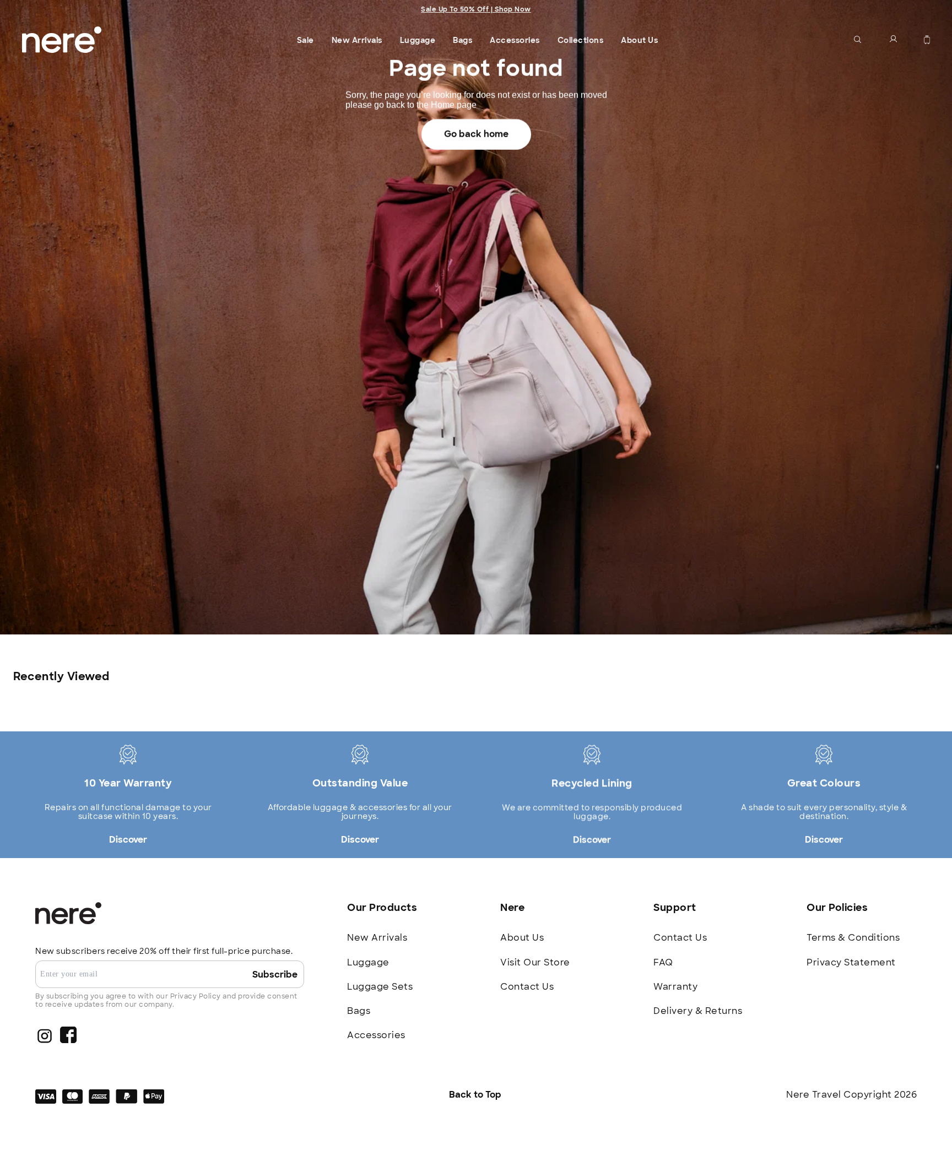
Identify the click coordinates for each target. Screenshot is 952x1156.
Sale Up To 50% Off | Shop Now (476, 9)
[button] (857, 39)
